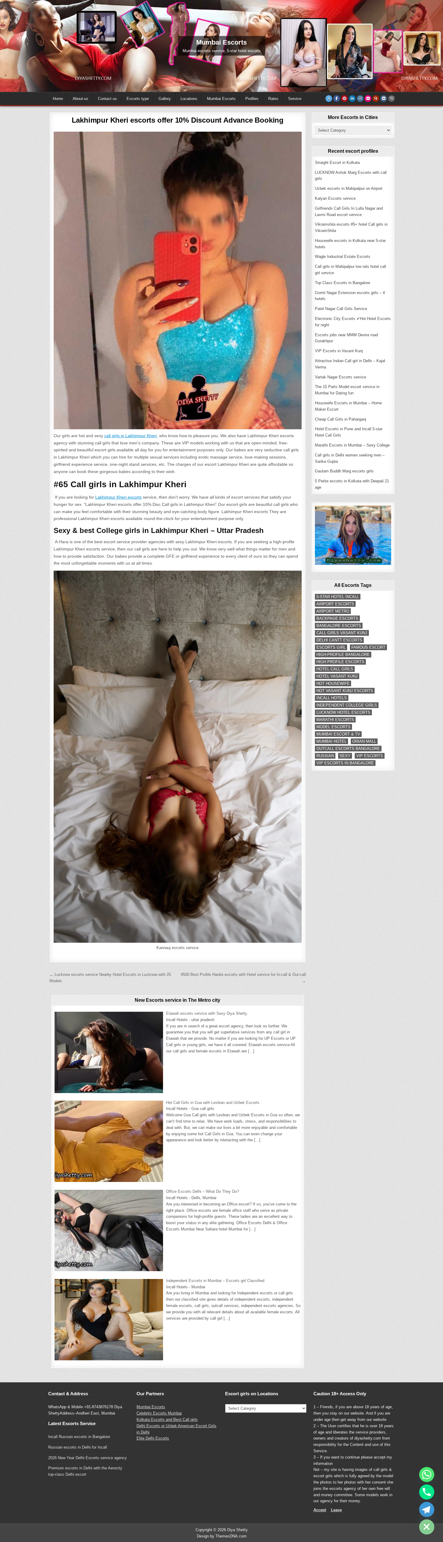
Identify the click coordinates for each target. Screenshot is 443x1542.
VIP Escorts (369, 756)
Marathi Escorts (335, 719)
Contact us (107, 98)
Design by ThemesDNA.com (222, 1536)
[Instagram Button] (360, 98)
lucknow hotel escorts (343, 712)
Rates (273, 98)
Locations (189, 98)
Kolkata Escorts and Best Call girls (167, 1419)
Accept (319, 1510)
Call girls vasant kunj (341, 633)
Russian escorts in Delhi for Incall (77, 1447)
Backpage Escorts (337, 618)
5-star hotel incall (337, 596)
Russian (325, 756)
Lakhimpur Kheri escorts (118, 497)
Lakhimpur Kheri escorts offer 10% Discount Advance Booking (178, 120)
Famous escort (368, 647)
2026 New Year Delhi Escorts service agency (87, 1458)
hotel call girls (334, 669)
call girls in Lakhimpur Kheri (130, 435)
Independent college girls (346, 705)
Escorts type (138, 98)
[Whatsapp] (426, 1474)
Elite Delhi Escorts (153, 1438)
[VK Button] (383, 98)
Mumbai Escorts (221, 98)
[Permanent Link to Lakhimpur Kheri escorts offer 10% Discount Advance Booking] (178, 280)
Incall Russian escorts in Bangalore (79, 1436)
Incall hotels (331, 698)
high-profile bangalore (343, 654)
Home (58, 98)
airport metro (332, 611)
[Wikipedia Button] (391, 98)
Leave (336, 1510)
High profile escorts (340, 662)
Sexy (345, 756)
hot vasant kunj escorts (344, 690)
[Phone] (426, 1492)
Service (294, 98)
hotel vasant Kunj (337, 676)
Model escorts (333, 727)
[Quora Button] (375, 98)
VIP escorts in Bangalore (345, 763)
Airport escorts (335, 604)
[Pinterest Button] (344, 98)
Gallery (165, 98)
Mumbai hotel (331, 741)
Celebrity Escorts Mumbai (159, 1413)
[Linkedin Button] (352, 98)
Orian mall (364, 741)
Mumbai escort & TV (338, 734)
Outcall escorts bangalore (348, 748)
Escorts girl (331, 647)
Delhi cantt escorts (339, 640)
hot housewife (333, 683)
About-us (80, 98)
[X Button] (328, 98)
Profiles (252, 98)
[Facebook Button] (336, 98)
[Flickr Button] (368, 98)
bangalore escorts (338, 625)
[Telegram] (426, 1509)
